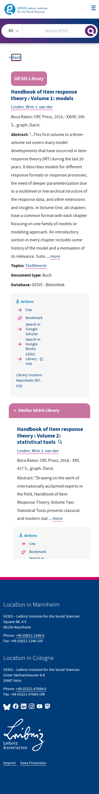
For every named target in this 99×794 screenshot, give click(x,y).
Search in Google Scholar (33, 329)
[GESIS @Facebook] (16, 706)
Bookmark (34, 317)
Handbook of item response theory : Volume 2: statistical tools (50, 436)
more (55, 256)
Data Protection (33, 763)
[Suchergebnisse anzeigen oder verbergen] (90, 31)
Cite (29, 309)
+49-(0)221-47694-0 (31, 688)
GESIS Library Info (31, 359)
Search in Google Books (33, 344)
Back (16, 57)
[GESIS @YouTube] (40, 706)
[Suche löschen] (81, 30)
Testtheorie (35, 266)
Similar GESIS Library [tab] (38, 410)
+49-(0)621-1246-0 (30, 635)
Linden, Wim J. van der (32, 107)
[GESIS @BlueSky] (7, 706)
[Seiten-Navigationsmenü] (93, 8)
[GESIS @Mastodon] (47, 706)
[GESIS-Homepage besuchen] (26, 9)
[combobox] (49, 31)
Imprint (9, 763)
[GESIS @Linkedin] (24, 706)
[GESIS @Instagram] (32, 706)
